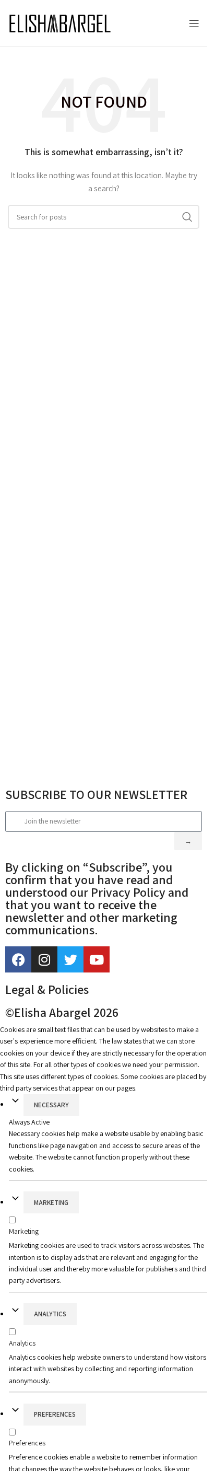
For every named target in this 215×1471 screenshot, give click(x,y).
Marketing (51, 1202)
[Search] (178, 23)
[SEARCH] (187, 217)
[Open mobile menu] (194, 23)
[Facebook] (18, 959)
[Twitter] (70, 959)
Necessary (51, 1105)
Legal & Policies (47, 989)
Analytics (50, 1314)
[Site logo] (60, 23)
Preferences (55, 1414)
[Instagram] (44, 959)
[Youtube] (96, 959)
